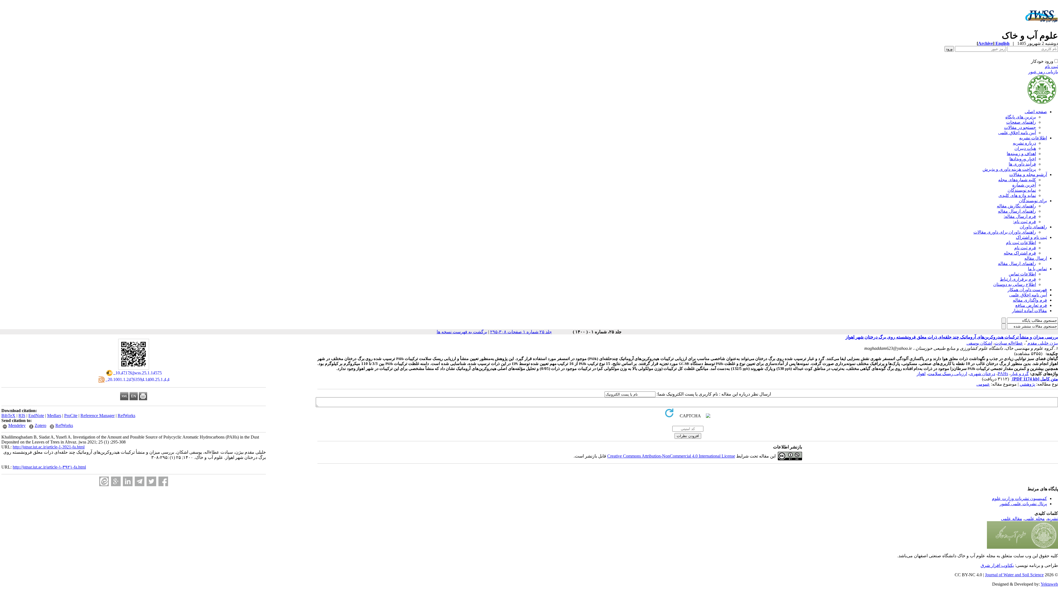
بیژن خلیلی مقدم (1042, 343)
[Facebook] (163, 481)
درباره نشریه (1024, 143)
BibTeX (8, 415)
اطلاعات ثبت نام (1021, 242)
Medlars (54, 415)
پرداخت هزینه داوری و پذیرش (1009, 169)
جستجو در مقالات (1020, 127)
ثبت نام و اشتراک (1031, 237)
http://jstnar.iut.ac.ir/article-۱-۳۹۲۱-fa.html (49, 467)
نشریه (1052, 518)
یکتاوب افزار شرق (997, 565)
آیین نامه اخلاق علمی (1017, 132)
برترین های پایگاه (1020, 117)
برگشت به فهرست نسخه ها (462, 331)
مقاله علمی (1011, 518)
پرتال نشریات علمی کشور (1023, 503)
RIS (21, 415)
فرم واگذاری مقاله (1030, 300)
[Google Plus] (116, 481)
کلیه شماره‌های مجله (1017, 179)
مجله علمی (1034, 518)
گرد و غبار (1020, 373)
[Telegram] (139, 481)
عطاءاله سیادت (1009, 343)
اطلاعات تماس (1022, 274)
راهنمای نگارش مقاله (1016, 206)
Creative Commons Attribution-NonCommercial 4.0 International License (671, 456)
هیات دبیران (1025, 148)
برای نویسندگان (1033, 200)
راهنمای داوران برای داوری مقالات (1004, 232)
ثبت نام (1051, 66)
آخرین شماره (1024, 185)
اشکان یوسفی (979, 343)
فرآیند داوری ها (1022, 164)
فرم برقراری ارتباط (1018, 279)
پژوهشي (1027, 384)
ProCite (70, 415)
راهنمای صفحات (1021, 122)
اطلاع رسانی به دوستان (1014, 284)
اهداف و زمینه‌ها (1021, 153)
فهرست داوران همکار (1027, 289)
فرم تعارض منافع (1031, 305)
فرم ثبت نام (1025, 247)
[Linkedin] (128, 481)
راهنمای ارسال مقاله (1017, 211)
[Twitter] (151, 481)
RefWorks (126, 415)
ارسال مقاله (1035, 258)
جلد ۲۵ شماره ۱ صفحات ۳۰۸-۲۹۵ (521, 331)
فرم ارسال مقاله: (1020, 216)
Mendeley (17, 425)
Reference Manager (97, 415)
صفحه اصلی (1036, 111)
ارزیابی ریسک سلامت (947, 373)
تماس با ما (1037, 268)
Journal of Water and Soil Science (1014, 574)
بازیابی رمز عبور (1043, 71)
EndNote (36, 415)
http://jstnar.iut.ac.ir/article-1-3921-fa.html (49, 447)
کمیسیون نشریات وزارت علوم (1019, 498)
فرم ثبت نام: (1024, 221)
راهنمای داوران (1033, 227)
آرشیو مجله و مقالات (1028, 174)
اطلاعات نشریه (1033, 138)
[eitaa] (104, 481)
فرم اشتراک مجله (1020, 253)
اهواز (921, 373)
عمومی (983, 384)
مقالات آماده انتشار (1029, 310)
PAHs (1003, 373)
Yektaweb (1049, 584)
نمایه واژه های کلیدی (1017, 195)
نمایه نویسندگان (1022, 190)
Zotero (40, 425)
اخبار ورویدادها (1023, 158)
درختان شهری (982, 373)
